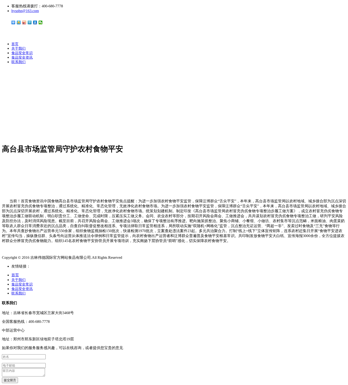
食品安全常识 (22, 53)
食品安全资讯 (22, 57)
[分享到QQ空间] (19, 22)
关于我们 (18, 48)
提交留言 (10, 380)
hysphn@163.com (25, 11)
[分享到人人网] (35, 22)
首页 (14, 44)
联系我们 (18, 62)
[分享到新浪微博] (24, 22)
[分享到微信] (41, 22)
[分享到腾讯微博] (30, 22)
